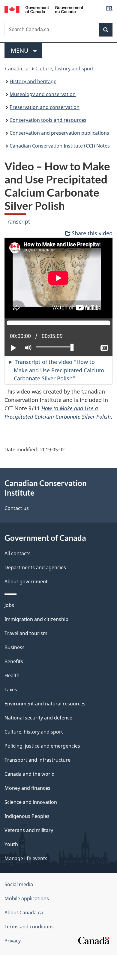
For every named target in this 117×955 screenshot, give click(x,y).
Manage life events (25, 858)
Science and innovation (30, 802)
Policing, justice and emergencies (42, 746)
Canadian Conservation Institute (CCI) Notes (60, 145)
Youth (11, 844)
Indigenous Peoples (27, 816)
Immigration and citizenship (36, 619)
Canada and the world (29, 774)
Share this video (92, 233)
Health (12, 675)
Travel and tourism (25, 633)
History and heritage (33, 81)
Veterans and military (28, 830)
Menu (20, 50)
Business (14, 647)
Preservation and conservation (45, 107)
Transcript (17, 221)
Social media (18, 884)
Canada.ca (16, 68)
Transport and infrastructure (37, 760)
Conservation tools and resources (48, 120)
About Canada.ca (23, 912)
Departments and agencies (35, 567)
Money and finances (27, 788)
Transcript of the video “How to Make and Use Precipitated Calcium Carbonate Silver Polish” (59, 370)
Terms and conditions (29, 926)
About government (26, 581)
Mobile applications (26, 898)
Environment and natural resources (45, 703)
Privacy (12, 940)
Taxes (10, 689)
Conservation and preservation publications (59, 133)
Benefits (13, 661)
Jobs (9, 605)
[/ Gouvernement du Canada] (43, 9)
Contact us (16, 508)
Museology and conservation (43, 94)
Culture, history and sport (64, 68)
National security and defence (38, 717)
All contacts (17, 553)
